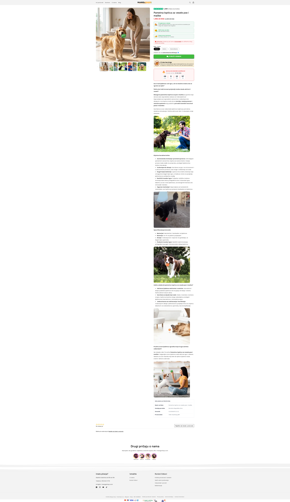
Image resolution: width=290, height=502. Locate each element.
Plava (156, 49)
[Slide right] (148, 66)
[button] (190, 2)
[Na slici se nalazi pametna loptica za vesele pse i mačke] (172, 152)
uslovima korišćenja (170, 53)
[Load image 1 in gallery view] (104, 66)
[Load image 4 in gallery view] (132, 66)
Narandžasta (174, 49)
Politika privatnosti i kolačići (163, 477)
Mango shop (113, 496)
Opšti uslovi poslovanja (162, 480)
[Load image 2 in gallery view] (113, 66)
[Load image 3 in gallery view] (123, 66)
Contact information (179, 496)
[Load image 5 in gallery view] (142, 66)
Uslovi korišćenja (169, 496)
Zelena (164, 49)
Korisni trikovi (133, 480)
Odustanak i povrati (161, 483)
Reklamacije (158, 485)
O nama (132, 477)
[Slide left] (97, 66)
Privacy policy (160, 496)
